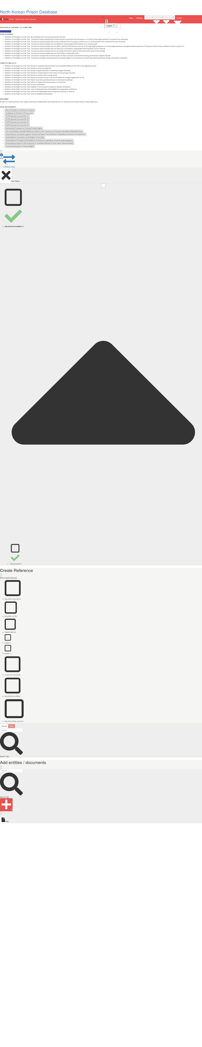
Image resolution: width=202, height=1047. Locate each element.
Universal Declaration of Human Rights (20, 146)
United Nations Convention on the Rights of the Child (25, 137)
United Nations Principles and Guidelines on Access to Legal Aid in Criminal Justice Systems (39, 140)
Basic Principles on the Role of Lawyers (20, 110)
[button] (1, 156)
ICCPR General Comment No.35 (17, 122)
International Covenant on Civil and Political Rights (24, 128)
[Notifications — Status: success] (106, 21)
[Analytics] (149, 17)
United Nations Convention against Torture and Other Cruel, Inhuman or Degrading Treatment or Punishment (45, 134)
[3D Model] (159, 17)
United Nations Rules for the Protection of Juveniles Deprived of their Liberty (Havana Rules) (39, 143)
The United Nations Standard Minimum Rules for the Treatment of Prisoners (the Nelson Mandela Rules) (44, 131)
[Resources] (169, 17)
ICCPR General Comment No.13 (17, 116)
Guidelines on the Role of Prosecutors (19, 113)
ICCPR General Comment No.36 (17, 125)
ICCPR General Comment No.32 (17, 119)
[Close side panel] (1, 151)
